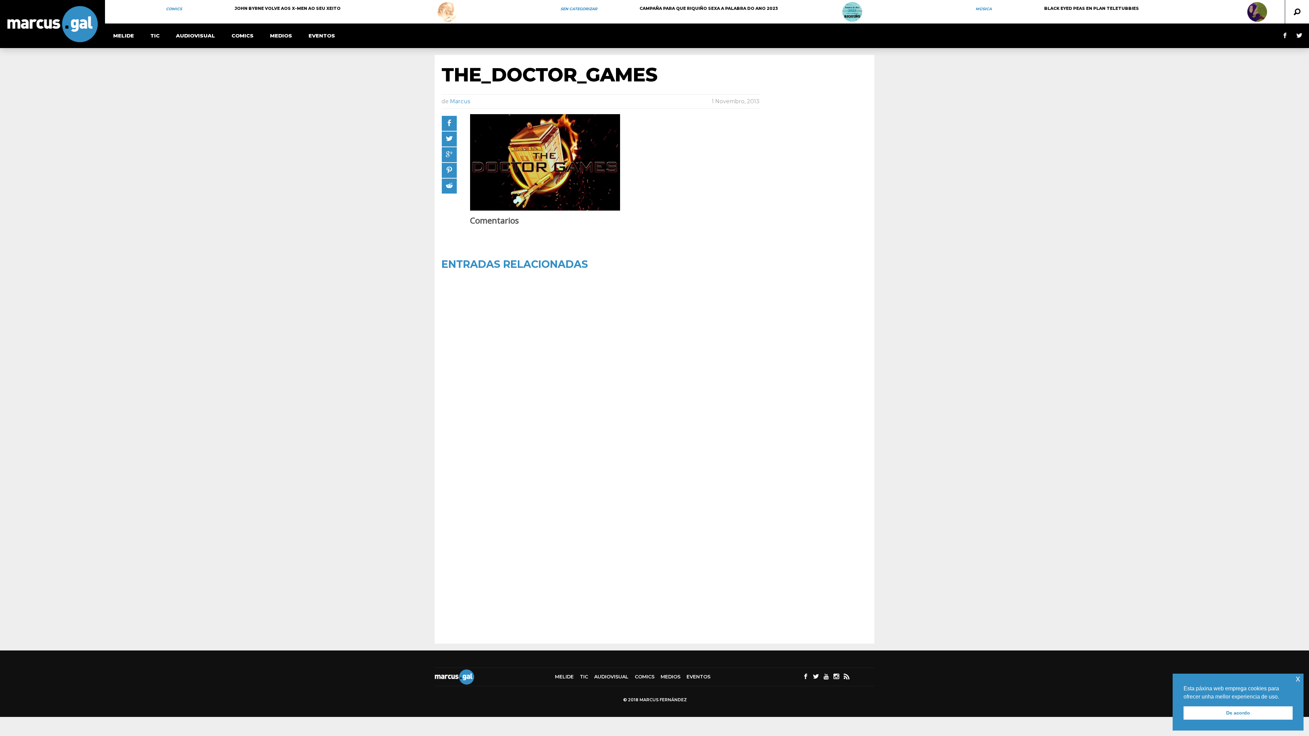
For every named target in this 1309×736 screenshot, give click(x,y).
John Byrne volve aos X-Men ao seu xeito (288, 8)
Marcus (460, 101)
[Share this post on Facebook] (449, 123)
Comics (174, 8)
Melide (123, 35)
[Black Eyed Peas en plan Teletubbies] (1257, 12)
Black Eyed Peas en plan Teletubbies (1091, 8)
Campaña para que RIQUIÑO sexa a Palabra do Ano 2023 (709, 8)
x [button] (1298, 678)
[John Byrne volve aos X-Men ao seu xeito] (447, 12)
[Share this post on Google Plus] (449, 154)
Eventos (322, 35)
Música (984, 8)
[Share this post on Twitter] (449, 139)
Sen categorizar (578, 8)
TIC (155, 35)
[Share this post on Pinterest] (449, 170)
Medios (281, 35)
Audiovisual (195, 35)
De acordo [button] (1238, 713)
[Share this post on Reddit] (449, 186)
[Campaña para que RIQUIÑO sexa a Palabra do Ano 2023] (852, 12)
